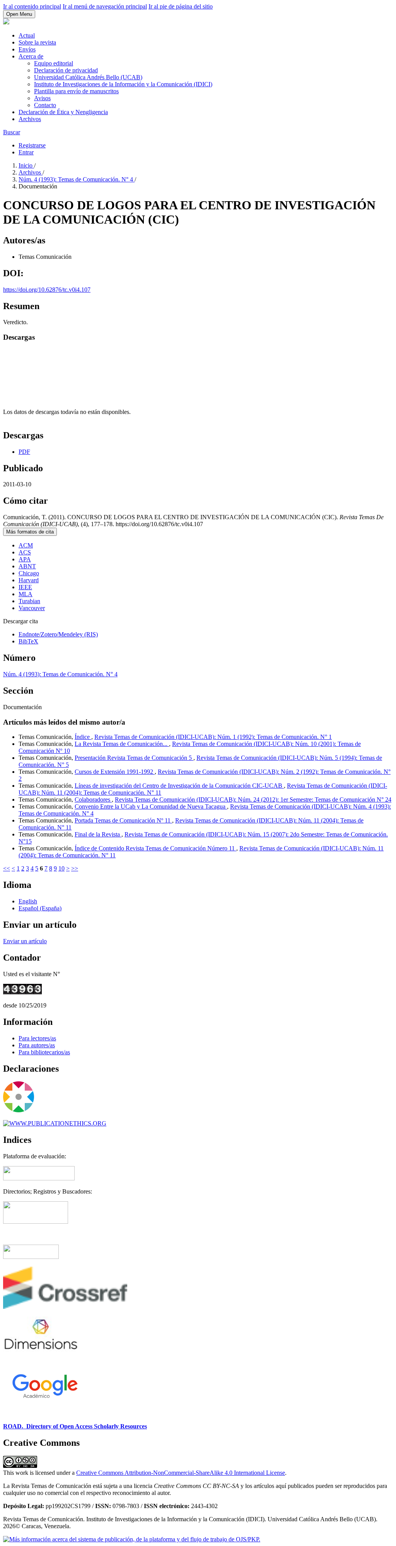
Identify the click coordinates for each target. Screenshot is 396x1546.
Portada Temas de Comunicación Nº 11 (123, 820)
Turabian (29, 601)
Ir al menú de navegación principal (105, 6)
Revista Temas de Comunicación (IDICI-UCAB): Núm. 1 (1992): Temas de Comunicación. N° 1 (213, 737)
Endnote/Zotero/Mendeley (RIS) (58, 634)
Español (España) (40, 908)
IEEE (25, 587)
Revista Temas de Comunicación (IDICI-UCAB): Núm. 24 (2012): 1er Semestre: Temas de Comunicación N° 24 (253, 799)
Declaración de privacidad (66, 70)
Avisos (42, 98)
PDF (24, 451)
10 (61, 868)
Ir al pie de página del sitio (180, 6)
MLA (25, 594)
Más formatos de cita (30, 532)
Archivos (30, 119)
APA (25, 559)
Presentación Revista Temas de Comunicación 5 (134, 757)
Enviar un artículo (25, 941)
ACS (25, 552)
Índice (83, 737)
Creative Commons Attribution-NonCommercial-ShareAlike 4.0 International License (180, 1472)
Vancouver (32, 608)
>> (74, 868)
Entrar (26, 152)
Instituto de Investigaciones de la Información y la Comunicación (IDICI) (123, 84)
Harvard (29, 580)
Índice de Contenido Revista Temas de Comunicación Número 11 (155, 848)
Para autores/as (37, 1045)
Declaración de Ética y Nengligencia (63, 112)
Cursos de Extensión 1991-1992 (115, 771)
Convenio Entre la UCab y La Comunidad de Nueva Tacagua (151, 806)
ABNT (27, 566)
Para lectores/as (37, 1038)
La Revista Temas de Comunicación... (122, 744)
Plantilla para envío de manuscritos (76, 91)
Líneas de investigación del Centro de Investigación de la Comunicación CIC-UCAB (179, 785)
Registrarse (32, 145)
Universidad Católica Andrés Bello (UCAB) (88, 77)
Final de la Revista (98, 834)
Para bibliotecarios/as (44, 1052)
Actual (27, 35)
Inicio (26, 165)
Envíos (27, 49)
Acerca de (31, 56)
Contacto (45, 105)
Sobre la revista (37, 42)
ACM (26, 545)
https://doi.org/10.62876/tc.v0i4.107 (46, 289)
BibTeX (28, 641)
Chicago (29, 573)
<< (6, 868)
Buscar (11, 132)
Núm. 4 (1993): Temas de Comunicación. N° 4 (77, 179)
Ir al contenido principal (32, 6)
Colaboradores (93, 799)
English (28, 901)
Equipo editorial (53, 63)
